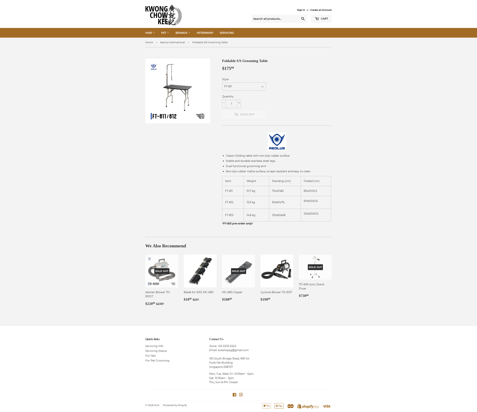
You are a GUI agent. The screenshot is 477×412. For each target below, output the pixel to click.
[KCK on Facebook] (234, 395)
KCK (156, 405)
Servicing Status (156, 351)
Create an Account (321, 10)
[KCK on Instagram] (241, 395)
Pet (164, 32)
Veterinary (205, 32)
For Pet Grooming (157, 360)
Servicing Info (154, 346)
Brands (182, 32)
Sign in (301, 10)
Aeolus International (172, 42)
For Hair (150, 355)
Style (225, 79)
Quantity (228, 96)
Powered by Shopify (175, 405)
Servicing (227, 32)
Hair (149, 32)
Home (149, 42)
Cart (324, 18)
